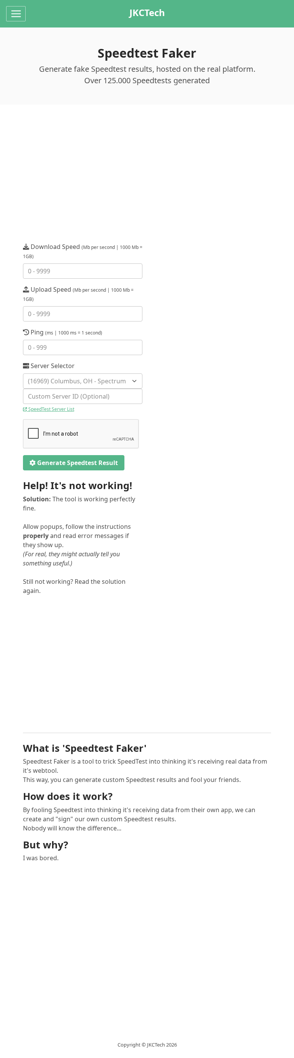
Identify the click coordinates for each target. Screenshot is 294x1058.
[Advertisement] (147, 182)
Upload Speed (78, 293)
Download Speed (82, 251)
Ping (65, 332)
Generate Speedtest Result (77, 463)
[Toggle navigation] (16, 13)
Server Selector (52, 366)
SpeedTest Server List (50, 409)
